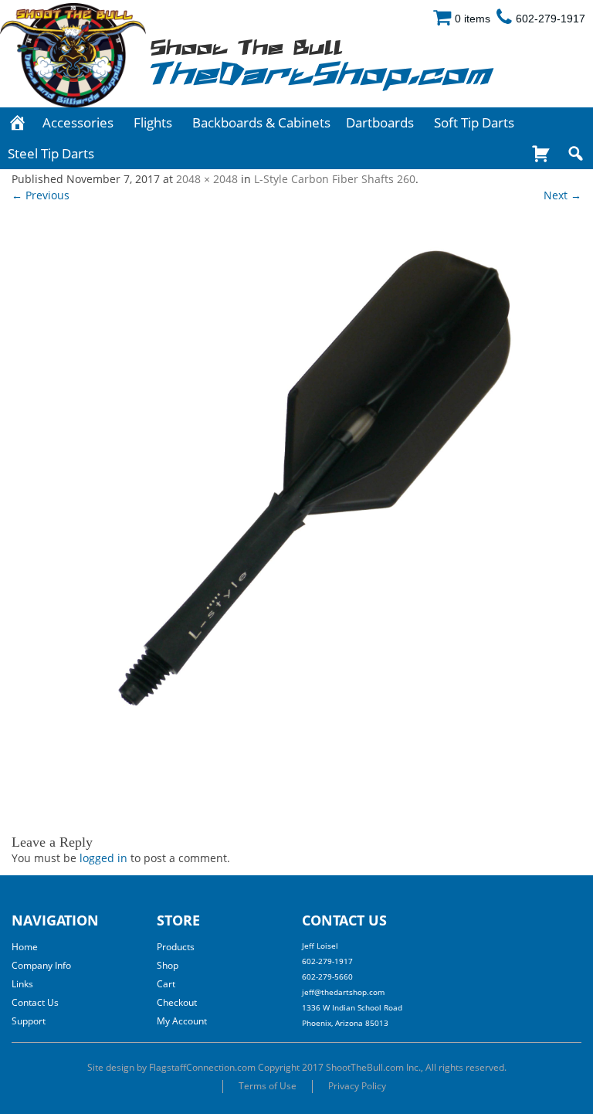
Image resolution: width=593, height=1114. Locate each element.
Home (25, 946)
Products (176, 946)
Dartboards (380, 122)
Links (22, 983)
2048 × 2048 (207, 179)
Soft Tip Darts (474, 122)
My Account (182, 1020)
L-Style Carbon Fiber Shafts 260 (334, 179)
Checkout (177, 1002)
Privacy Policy (357, 1085)
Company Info (41, 965)
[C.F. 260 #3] (296, 509)
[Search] (575, 153)
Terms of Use (267, 1085)
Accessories (78, 122)
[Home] (17, 122)
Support (29, 1020)
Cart (166, 983)
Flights (153, 122)
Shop (167, 965)
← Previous (40, 195)
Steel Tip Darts (51, 153)
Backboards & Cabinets (261, 122)
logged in (103, 858)
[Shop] (541, 153)
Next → (562, 195)
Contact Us (35, 1002)
